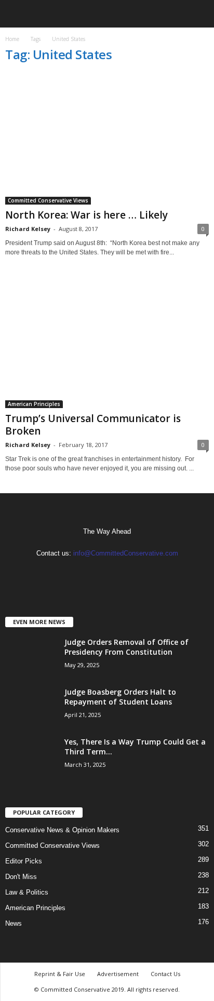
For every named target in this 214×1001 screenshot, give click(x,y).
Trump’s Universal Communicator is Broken (93, 425)
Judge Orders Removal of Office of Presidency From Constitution (126, 647)
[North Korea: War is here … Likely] (107, 139)
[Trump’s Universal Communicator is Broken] (107, 342)
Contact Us (165, 974)
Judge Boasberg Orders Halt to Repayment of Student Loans (120, 697)
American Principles (34, 404)
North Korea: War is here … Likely (86, 215)
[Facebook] (97, 573)
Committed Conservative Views (48, 200)
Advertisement (118, 974)
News (13, 923)
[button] (197, 14)
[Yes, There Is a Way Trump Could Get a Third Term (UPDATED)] (31, 756)
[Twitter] (117, 573)
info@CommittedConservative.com (125, 553)
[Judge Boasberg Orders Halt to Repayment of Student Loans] (31, 706)
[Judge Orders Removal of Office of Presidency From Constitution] (31, 656)
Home (12, 39)
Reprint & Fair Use (59, 974)
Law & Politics (26, 892)
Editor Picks (23, 861)
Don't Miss (21, 877)
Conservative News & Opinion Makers (62, 830)
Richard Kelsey (27, 229)
